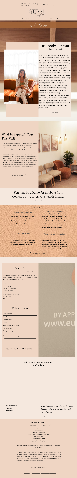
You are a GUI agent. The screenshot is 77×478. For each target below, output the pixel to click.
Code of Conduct (52, 473)
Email (4, 316)
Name (4, 311)
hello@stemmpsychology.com (18, 244)
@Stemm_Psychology (36, 362)
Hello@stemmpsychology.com (11, 294)
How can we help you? (9, 328)
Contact (20, 221)
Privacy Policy (27, 473)
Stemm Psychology (38, 422)
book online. (14, 225)
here (31, 349)
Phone (5, 322)
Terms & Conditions (36, 473)
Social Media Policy (45, 473)
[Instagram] (4, 298)
